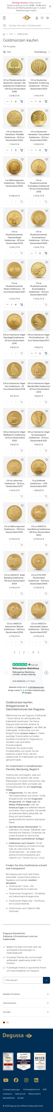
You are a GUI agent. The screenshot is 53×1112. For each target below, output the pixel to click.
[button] (22, 59)
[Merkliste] (42, 18)
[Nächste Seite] (38, 652)
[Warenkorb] (47, 18)
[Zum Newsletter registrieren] (46, 980)
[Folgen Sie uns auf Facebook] (16, 1080)
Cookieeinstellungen (11, 1090)
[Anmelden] (36, 18)
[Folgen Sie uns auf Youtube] (6, 1080)
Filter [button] (9, 52)
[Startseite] (4, 34)
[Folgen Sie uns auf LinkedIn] (36, 1080)
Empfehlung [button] (40, 52)
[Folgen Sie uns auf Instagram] (26, 1080)
